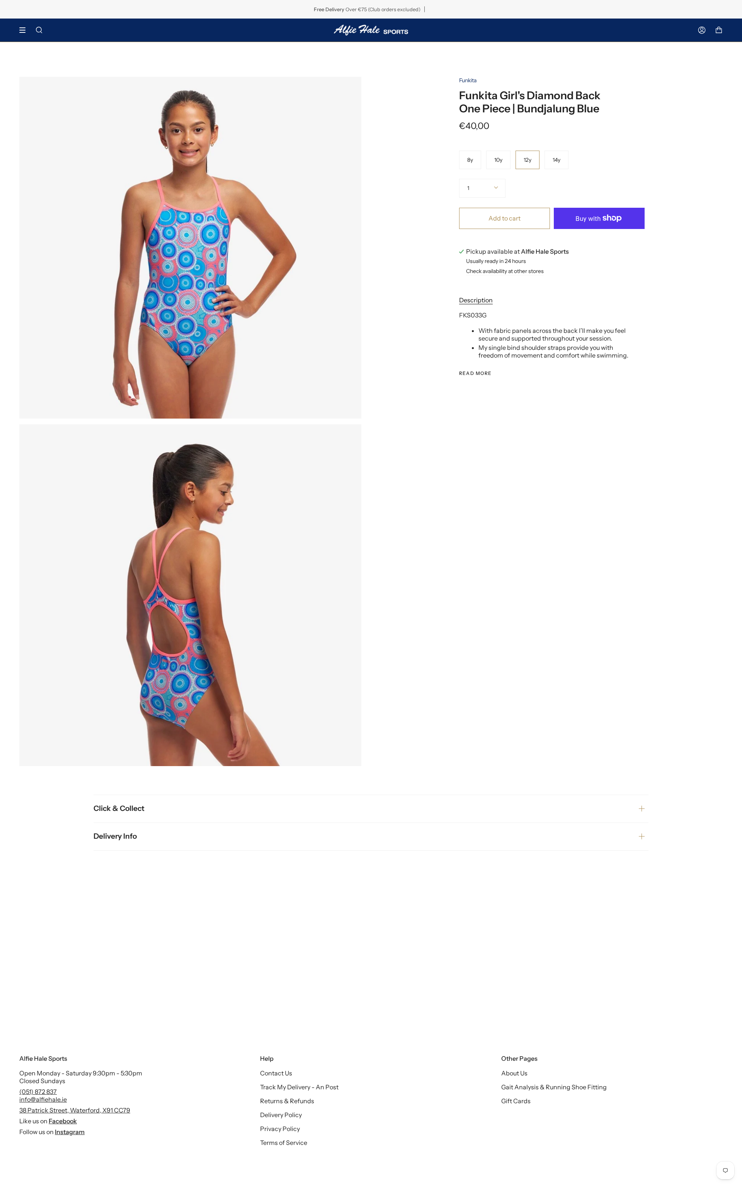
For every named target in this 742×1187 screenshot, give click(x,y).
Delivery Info (115, 836)
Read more (475, 373)
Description (476, 300)
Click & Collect (119, 808)
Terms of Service (283, 1142)
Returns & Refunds (287, 1101)
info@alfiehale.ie (43, 1099)
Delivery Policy (281, 1115)
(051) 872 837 (38, 1091)
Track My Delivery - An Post (299, 1087)
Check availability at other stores (505, 271)
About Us (514, 1073)
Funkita (468, 80)
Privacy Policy (280, 1129)
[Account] (702, 30)
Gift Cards (516, 1101)
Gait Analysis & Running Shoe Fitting (554, 1087)
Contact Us (276, 1073)
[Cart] (719, 30)
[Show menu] (25, 30)
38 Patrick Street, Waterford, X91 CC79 (74, 1110)
